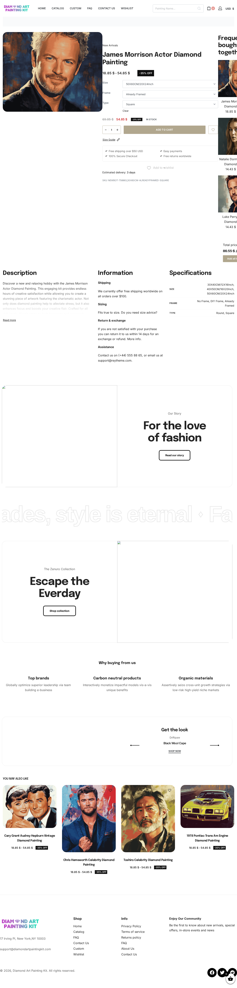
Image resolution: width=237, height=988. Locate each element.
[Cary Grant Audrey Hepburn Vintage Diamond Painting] (29, 806)
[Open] (65, 764)
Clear (126, 110)
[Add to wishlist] (213, 130)
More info (134, 339)
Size (105, 82)
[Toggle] (9, 320)
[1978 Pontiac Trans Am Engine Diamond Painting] (207, 806)
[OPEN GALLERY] (52, 72)
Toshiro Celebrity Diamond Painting (148, 860)
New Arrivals (110, 45)
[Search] (199, 8)
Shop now (174, 751)
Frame (106, 92)
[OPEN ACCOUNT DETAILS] (220, 8)
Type (105, 102)
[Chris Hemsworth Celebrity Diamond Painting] (89, 818)
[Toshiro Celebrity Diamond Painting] (148, 818)
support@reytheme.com (114, 360)
